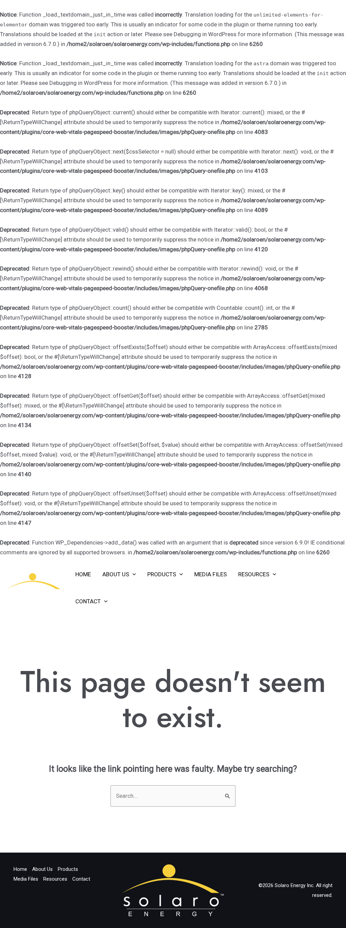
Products (161, 574)
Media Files (210, 574)
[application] (132, 574)
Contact (88, 601)
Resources (253, 574)
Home (83, 574)
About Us (115, 574)
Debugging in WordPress (205, 34)
